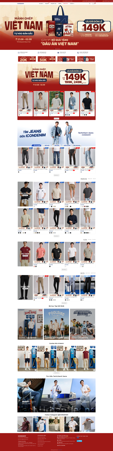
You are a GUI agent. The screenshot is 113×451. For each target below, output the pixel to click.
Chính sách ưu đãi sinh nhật (42, 438)
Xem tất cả (56, 118)
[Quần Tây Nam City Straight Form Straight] (72, 284)
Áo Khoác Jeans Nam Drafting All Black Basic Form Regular (71, 111)
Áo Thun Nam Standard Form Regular (24, 229)
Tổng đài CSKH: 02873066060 (23, 437)
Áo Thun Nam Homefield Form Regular (40, 203)
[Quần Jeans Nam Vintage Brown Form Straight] (72, 156)
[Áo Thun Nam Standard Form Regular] (25, 217)
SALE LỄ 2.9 (65, 3)
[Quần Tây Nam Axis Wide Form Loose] (87, 284)
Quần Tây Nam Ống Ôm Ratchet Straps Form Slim (24, 111)
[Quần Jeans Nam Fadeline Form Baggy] (41, 156)
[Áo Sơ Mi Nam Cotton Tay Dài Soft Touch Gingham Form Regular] (41, 100)
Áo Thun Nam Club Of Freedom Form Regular (87, 263)
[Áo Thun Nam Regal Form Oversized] (87, 191)
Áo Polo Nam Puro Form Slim (54, 203)
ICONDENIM (60, 449)
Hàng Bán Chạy (53, 3)
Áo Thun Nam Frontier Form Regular (40, 263)
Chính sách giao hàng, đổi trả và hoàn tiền (44, 441)
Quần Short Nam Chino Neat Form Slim (72, 203)
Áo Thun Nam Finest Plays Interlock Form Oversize (56, 111)
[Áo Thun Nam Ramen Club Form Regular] (56, 251)
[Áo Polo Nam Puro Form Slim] (56, 191)
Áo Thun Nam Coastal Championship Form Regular (71, 263)
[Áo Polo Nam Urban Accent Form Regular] (87, 100)
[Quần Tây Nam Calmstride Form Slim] (56, 217)
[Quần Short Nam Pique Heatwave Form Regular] (41, 217)
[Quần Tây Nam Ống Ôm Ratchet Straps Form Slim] (25, 100)
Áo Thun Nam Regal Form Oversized (86, 203)
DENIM (59, 3)
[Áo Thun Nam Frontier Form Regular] (41, 251)
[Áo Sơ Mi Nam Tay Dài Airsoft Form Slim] (72, 217)
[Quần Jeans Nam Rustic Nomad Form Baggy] (25, 156)
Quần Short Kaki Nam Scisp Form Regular (86, 229)
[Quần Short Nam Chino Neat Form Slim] (72, 191)
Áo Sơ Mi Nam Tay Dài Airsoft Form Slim (72, 229)
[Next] (112, 27)
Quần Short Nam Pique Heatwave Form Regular (41, 229)
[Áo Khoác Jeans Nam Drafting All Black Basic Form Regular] (72, 100)
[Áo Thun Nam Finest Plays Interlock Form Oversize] (56, 100)
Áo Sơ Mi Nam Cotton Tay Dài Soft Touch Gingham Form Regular (40, 111)
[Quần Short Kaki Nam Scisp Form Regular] (87, 217)
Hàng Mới (47, 3)
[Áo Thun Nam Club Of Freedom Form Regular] (87, 251)
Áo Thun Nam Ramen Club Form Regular (56, 263)
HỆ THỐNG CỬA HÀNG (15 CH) (62, 435)
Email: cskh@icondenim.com (23, 439)
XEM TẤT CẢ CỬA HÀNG (61, 445)
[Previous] (1, 27)
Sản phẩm (41, 3)
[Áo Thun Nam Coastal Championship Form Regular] (72, 251)
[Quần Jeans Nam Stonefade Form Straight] (56, 156)
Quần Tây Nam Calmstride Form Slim (56, 229)
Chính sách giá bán (40, 444)
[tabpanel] (56, 27)
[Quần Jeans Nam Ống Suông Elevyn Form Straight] (87, 156)
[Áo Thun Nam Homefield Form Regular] (41, 191)
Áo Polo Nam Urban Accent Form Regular (87, 111)
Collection (72, 3)
